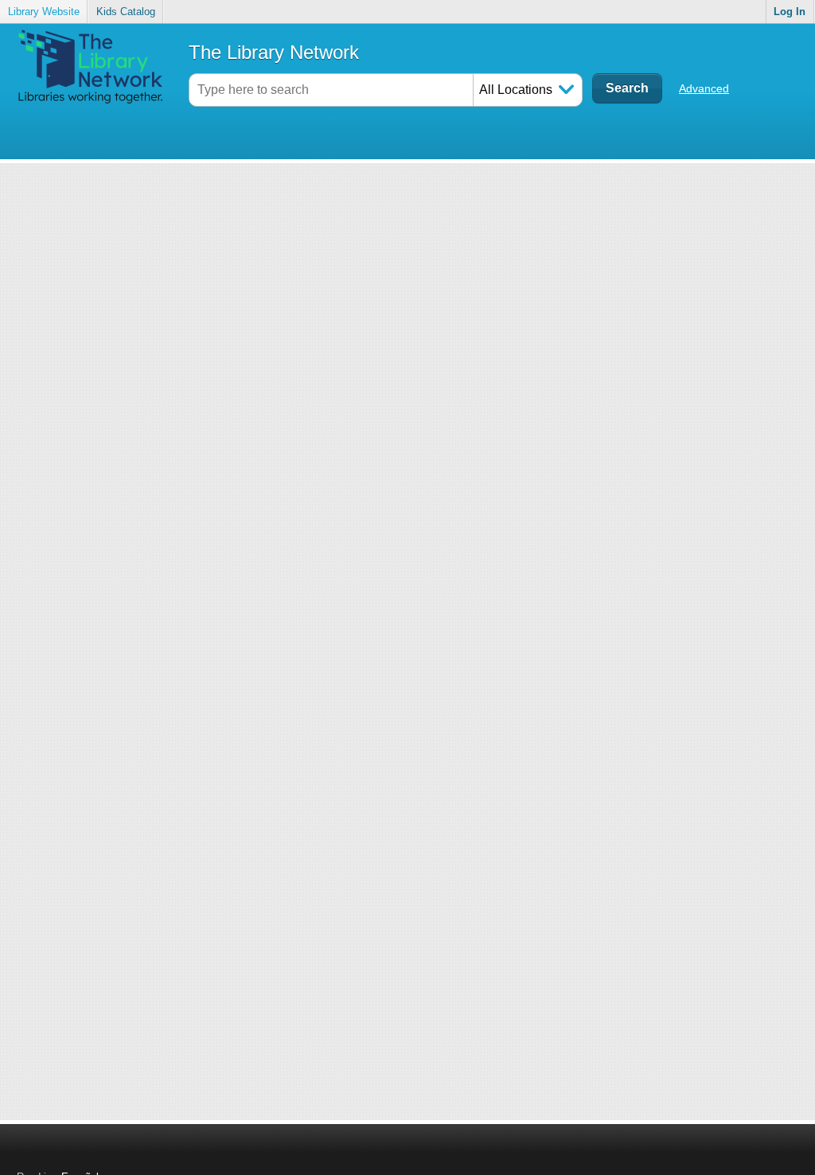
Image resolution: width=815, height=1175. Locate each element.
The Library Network (274, 52)
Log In (789, 12)
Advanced (704, 88)
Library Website (44, 12)
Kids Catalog (125, 12)
